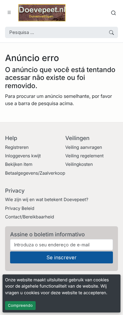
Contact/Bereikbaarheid (29, 217)
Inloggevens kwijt (23, 156)
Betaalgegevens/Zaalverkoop (35, 173)
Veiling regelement (84, 156)
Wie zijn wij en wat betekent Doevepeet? (46, 199)
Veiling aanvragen (83, 147)
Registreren (17, 147)
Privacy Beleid (19, 208)
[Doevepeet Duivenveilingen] (42, 13)
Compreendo (20, 305)
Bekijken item (18, 164)
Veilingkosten (79, 164)
